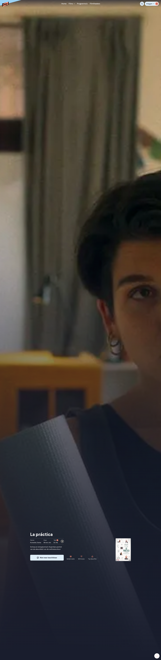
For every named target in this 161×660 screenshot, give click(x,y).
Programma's (82, 4)
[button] (152, 4)
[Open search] (142, 4)
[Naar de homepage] (5, 4)
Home (63, 4)
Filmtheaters (95, 4)
